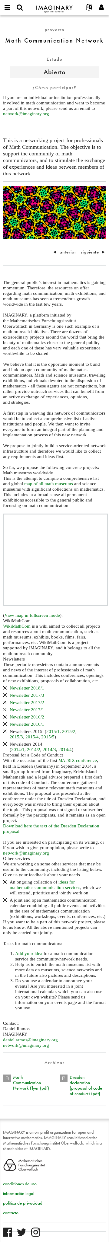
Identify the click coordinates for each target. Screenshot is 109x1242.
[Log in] (101, 8)
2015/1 (53, 731)
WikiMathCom (17, 626)
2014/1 (18, 749)
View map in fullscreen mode (32, 615)
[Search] (20, 8)
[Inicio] (54, 6)
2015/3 (16, 736)
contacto (10, 1212)
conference (77, 760)
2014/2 (33, 749)
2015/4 (32, 736)
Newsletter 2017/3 (27, 695)
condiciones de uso (20, 1183)
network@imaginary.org (26, 113)
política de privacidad (22, 1203)
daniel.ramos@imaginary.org (30, 1039)
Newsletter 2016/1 (27, 724)
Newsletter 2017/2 (27, 702)
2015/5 (47, 736)
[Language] (89, 8)
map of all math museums (48, 483)
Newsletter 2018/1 (27, 688)
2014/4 (65, 749)
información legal (18, 1193)
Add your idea (28, 953)
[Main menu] (8, 8)
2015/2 (68, 731)
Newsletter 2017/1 (27, 709)
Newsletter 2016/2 (27, 717)
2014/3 (49, 749)
